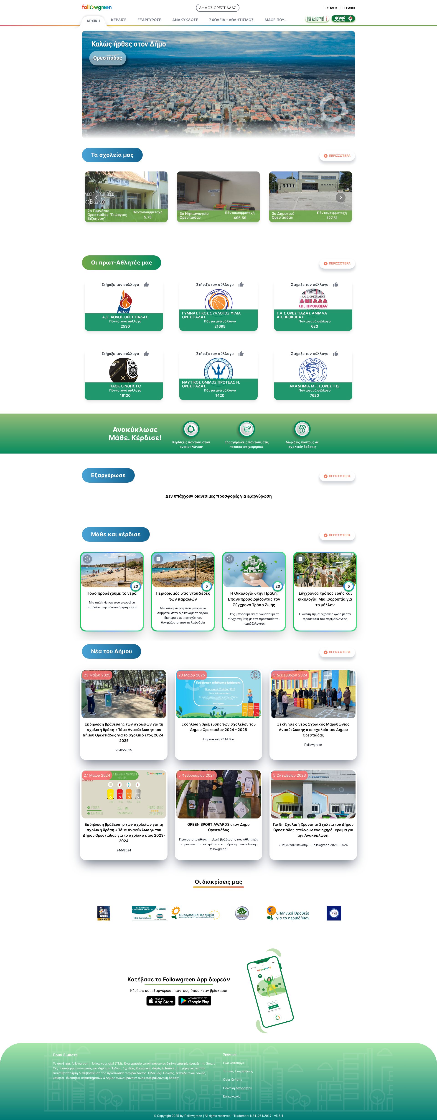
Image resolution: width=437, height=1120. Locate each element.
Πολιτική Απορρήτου (237, 1088)
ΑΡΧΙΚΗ (93, 21)
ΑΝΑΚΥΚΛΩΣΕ (185, 19)
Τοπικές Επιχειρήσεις (238, 1071)
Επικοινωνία (231, 1096)
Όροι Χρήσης (232, 1079)
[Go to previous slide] (96, 197)
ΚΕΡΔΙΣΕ (119, 19)
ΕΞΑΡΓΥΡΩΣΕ (149, 19)
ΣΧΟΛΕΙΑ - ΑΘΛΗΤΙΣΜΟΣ (231, 19)
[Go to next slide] (341, 197)
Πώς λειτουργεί (233, 1063)
